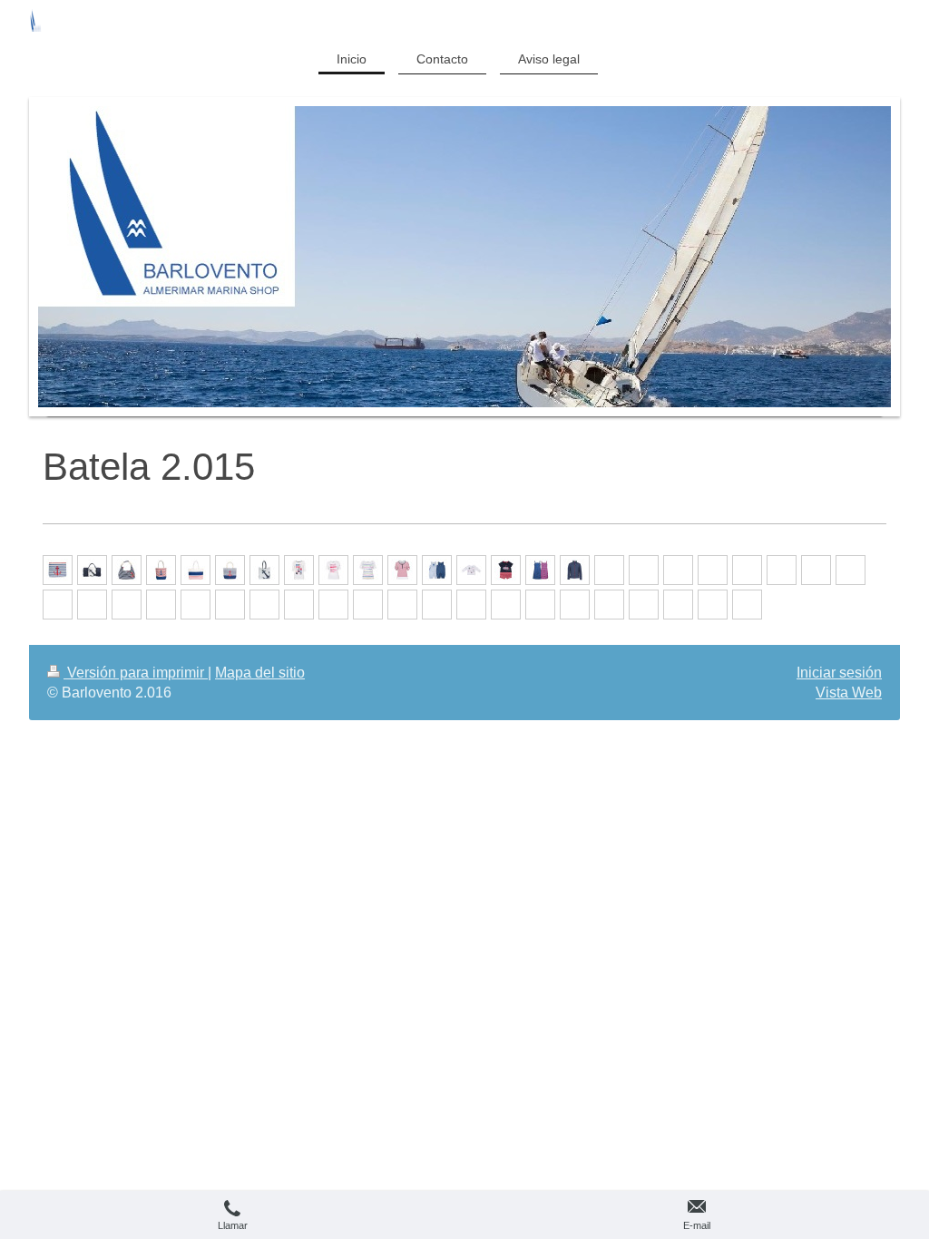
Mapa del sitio (260, 672)
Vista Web (849, 692)
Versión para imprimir (136, 672)
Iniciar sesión (839, 672)
